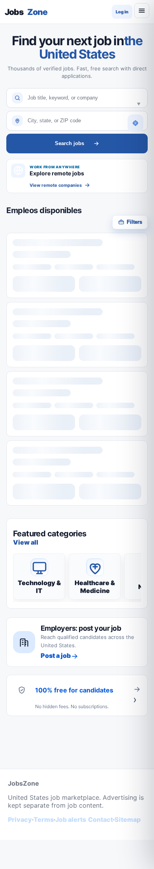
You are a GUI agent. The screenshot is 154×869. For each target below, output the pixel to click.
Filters (134, 222)
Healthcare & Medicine (95, 587)
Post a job (56, 655)
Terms (44, 819)
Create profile (137, 695)
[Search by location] (135, 123)
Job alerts (70, 819)
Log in (122, 12)
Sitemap (128, 819)
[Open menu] (141, 10)
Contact (100, 819)
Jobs (26, 12)
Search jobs (69, 143)
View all (25, 542)
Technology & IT (39, 587)
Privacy (20, 819)
